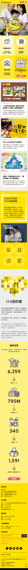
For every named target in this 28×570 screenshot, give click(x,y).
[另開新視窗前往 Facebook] (7, 548)
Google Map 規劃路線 (6, 528)
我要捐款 (14, 479)
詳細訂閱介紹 (4, 543)
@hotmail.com (12, 539)
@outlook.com (20, 539)
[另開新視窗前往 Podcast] (21, 548)
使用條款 (8, 554)
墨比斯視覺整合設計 (10, 562)
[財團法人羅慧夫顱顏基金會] (7, 2)
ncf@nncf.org (7, 508)
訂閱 (24, 536)
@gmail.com (4, 539)
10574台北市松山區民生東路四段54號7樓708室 (15, 503)
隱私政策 (3, 554)
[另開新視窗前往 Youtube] (14, 548)
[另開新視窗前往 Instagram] (10, 548)
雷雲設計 (8, 564)
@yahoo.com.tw (5, 541)
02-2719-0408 (7, 504)
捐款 (22, 2)
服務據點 (12, 509)
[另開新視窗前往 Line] (17, 548)
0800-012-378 (7, 516)
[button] (26, 565)
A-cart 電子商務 (9, 566)
